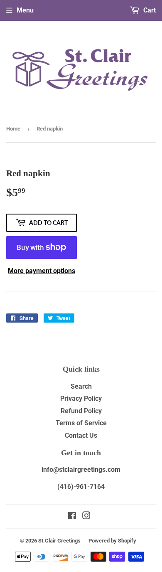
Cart (149, 10)
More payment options (41, 271)
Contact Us (81, 435)
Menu (25, 10)
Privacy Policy (81, 398)
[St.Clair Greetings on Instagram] (86, 516)
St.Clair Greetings (59, 540)
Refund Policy (81, 411)
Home (13, 129)
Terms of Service (81, 423)
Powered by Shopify (112, 540)
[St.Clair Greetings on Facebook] (72, 516)
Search (81, 386)
